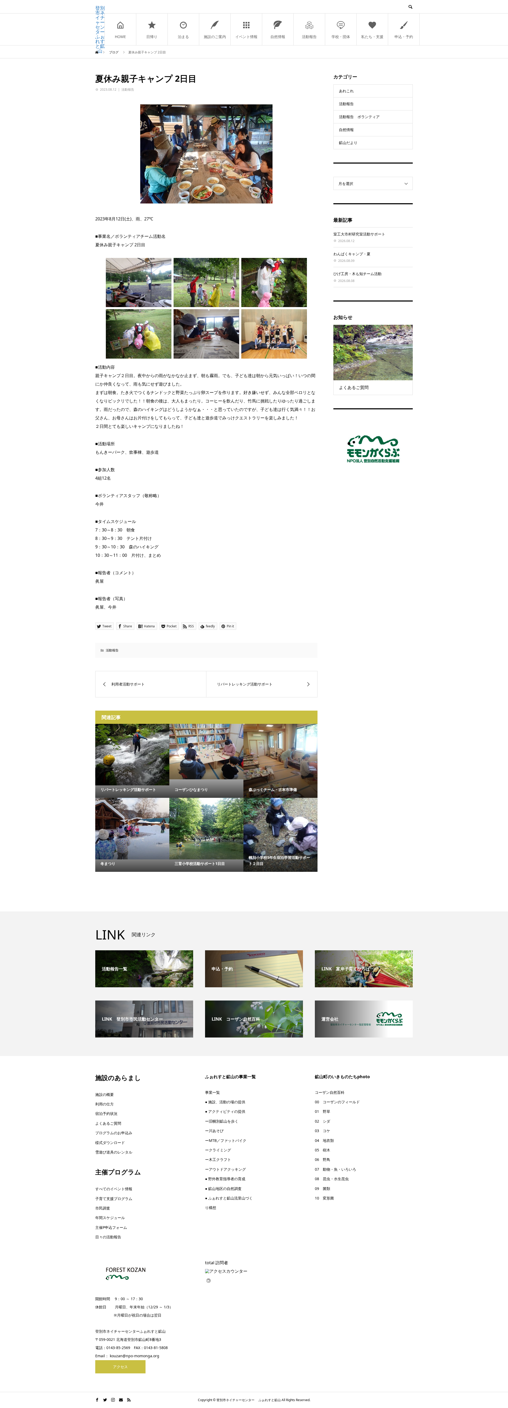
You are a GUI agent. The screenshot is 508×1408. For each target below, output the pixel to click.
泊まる (183, 36)
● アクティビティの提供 (225, 1111)
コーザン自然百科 (329, 1092)
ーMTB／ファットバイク (225, 1140)
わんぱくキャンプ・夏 (351, 253)
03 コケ (322, 1130)
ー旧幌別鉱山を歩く (221, 1121)
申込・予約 (403, 36)
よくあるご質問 (108, 1123)
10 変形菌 (324, 1198)
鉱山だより (348, 142)
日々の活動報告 (108, 1236)
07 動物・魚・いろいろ (335, 1169)
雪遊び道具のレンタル (113, 1152)
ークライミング (218, 1149)
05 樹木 (322, 1149)
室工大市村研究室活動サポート (359, 234)
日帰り (151, 36)
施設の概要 (104, 1094)
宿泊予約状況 (106, 1113)
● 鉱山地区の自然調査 (223, 1188)
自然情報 (277, 36)
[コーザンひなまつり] (206, 751)
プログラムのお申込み (113, 1132)
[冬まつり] (132, 828)
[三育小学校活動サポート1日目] (206, 828)
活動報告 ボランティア (359, 116)
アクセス (120, 1366)
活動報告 (309, 36)
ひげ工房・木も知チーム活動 (357, 273)
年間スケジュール (110, 1217)
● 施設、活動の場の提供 (225, 1101)
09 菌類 (322, 1188)
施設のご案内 (215, 36)
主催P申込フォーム (111, 1227)
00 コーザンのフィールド (337, 1101)
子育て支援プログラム (113, 1198)
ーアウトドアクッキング (225, 1169)
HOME (120, 36)
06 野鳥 (322, 1159)
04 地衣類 (324, 1140)
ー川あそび (214, 1130)
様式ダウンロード (110, 1142)
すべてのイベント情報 (113, 1188)
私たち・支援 (372, 36)
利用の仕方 (104, 1103)
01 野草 (322, 1111)
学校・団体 (341, 36)
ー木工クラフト (218, 1159)
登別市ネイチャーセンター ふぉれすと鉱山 (100, 29)
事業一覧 (212, 1092)
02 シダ (322, 1121)
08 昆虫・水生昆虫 (332, 1178)
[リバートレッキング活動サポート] (132, 754)
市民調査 (102, 1208)
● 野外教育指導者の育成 (225, 1178)
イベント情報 (246, 36)
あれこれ (346, 90)
